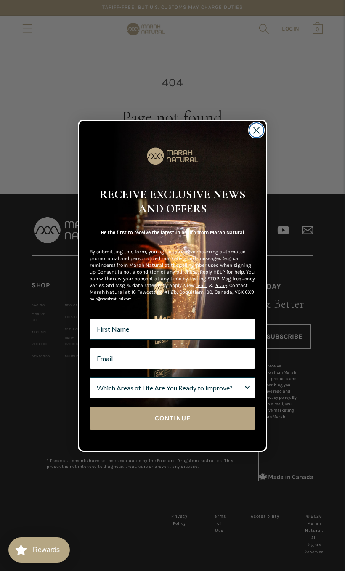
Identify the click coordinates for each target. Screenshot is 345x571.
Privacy (221, 285)
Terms (201, 285)
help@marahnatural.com (110, 299)
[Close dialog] (256, 130)
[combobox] (170, 388)
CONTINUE (173, 418)
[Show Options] (247, 388)
